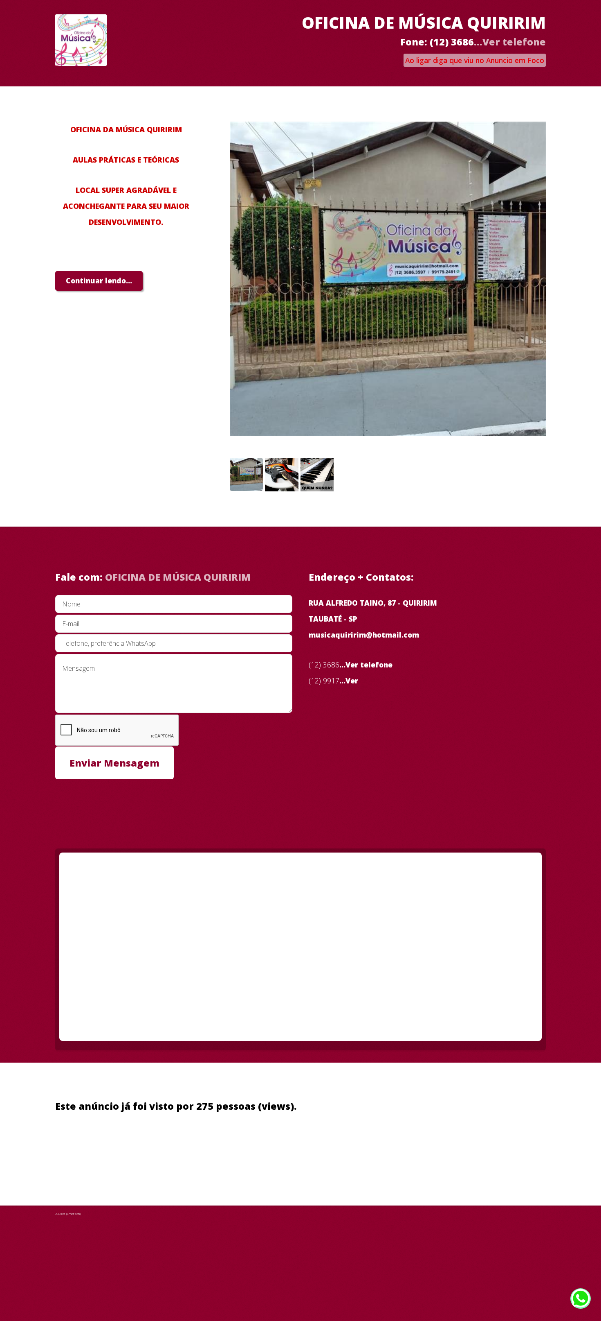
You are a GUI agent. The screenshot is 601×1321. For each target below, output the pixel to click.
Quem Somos (79, 1148)
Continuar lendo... (99, 280)
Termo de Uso (229, 1148)
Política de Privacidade (153, 1148)
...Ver (348, 680)
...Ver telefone (510, 41)
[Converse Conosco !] (580, 1299)
